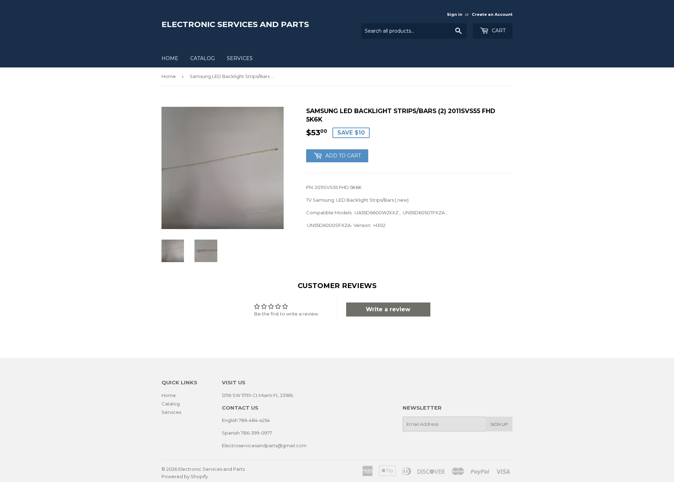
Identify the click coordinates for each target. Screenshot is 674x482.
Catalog (202, 58)
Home (169, 58)
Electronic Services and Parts (235, 24)
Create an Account (492, 14)
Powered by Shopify (184, 476)
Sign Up (499, 424)
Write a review (388, 309)
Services (240, 58)
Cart (497, 30)
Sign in (454, 14)
